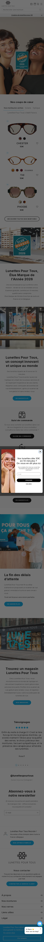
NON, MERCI (29, 483)
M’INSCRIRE (29, 480)
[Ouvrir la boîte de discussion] (39, 923)
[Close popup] (40, 929)
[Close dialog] (40, 451)
